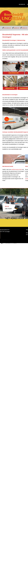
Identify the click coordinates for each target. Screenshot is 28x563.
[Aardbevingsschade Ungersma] (13, 163)
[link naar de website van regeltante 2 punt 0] (9, 243)
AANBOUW (16, 28)
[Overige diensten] (13, 74)
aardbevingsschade (16, 169)
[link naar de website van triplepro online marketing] (7, 240)
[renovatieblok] (10, 89)
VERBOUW (24, 28)
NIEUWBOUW (22, 4)
